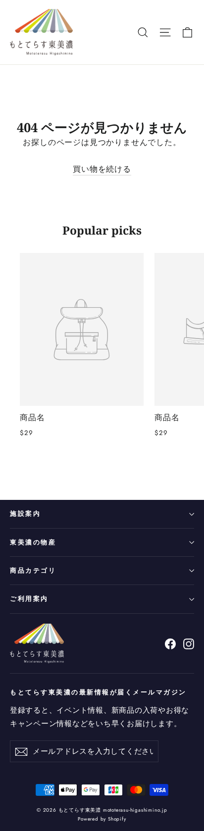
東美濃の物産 (33, 542)
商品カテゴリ (33, 570)
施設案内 (25, 513)
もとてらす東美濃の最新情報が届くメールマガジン (98, 692)
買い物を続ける (102, 169)
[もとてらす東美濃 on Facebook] (170, 643)
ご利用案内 (29, 598)
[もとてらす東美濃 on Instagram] (188, 643)
